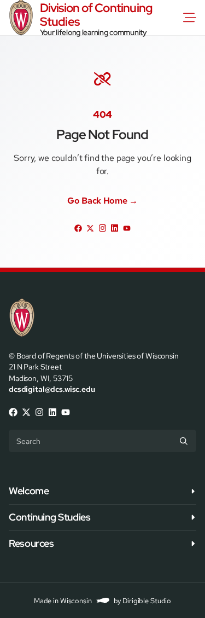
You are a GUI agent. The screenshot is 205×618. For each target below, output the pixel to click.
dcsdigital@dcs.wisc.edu (52, 389)
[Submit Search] (183, 440)
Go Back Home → (102, 200)
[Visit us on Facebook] (78, 228)
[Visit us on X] (90, 228)
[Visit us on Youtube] (127, 228)
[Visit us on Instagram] (102, 228)
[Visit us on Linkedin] (115, 228)
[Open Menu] (192, 17)
